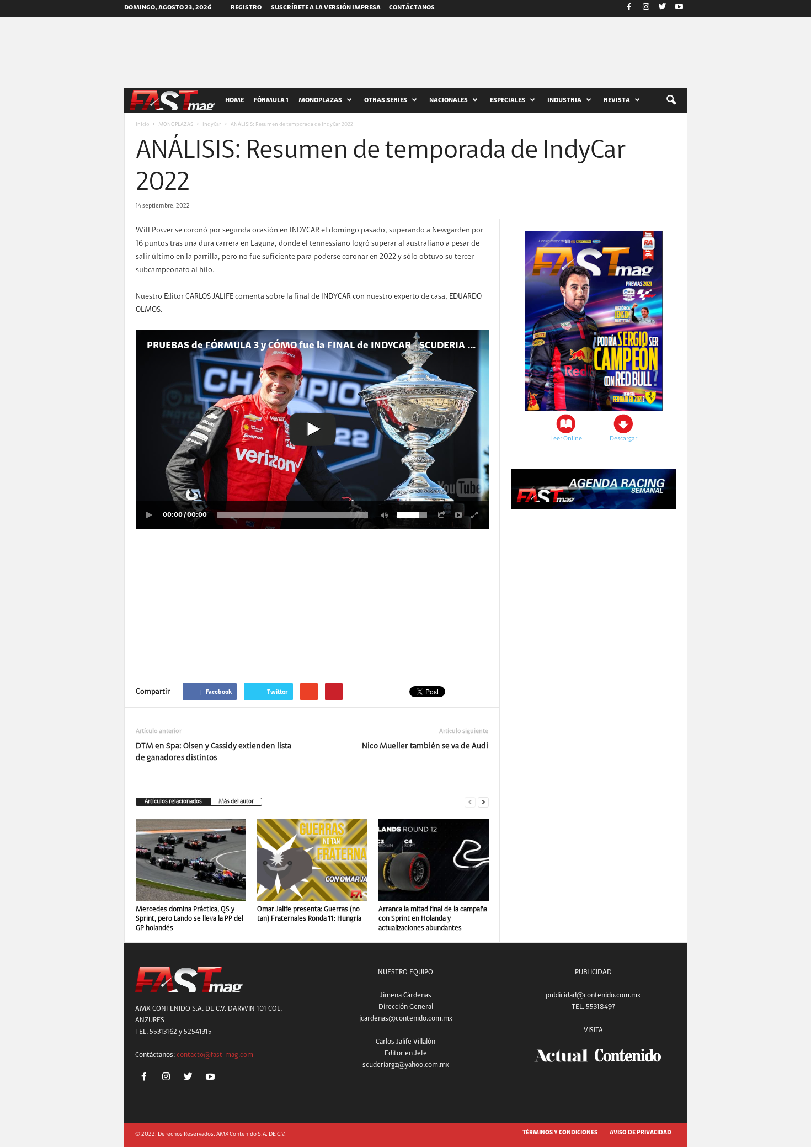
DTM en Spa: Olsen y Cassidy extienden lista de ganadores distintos (213, 752)
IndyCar (211, 125)
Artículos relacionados (173, 802)
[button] (671, 100)
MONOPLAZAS (175, 125)
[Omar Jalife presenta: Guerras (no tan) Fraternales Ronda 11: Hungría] (312, 860)
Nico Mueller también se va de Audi (425, 746)
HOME (234, 100)
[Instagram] (646, 8)
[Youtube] (679, 8)
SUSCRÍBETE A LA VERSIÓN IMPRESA (326, 7)
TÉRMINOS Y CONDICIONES (559, 1133)
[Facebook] (629, 8)
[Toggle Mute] (382, 515)
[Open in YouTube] (458, 515)
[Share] (442, 515)
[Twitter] (662, 8)
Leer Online (566, 439)
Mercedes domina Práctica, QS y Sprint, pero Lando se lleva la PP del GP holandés (189, 919)
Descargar (623, 439)
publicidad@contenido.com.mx (593, 995)
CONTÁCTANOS (412, 7)
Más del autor (236, 802)
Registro (246, 7)
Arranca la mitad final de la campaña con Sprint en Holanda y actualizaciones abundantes (432, 919)
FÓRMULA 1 (271, 100)
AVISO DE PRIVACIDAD (640, 1133)
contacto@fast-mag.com (215, 1055)
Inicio (142, 125)
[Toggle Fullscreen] (475, 515)
